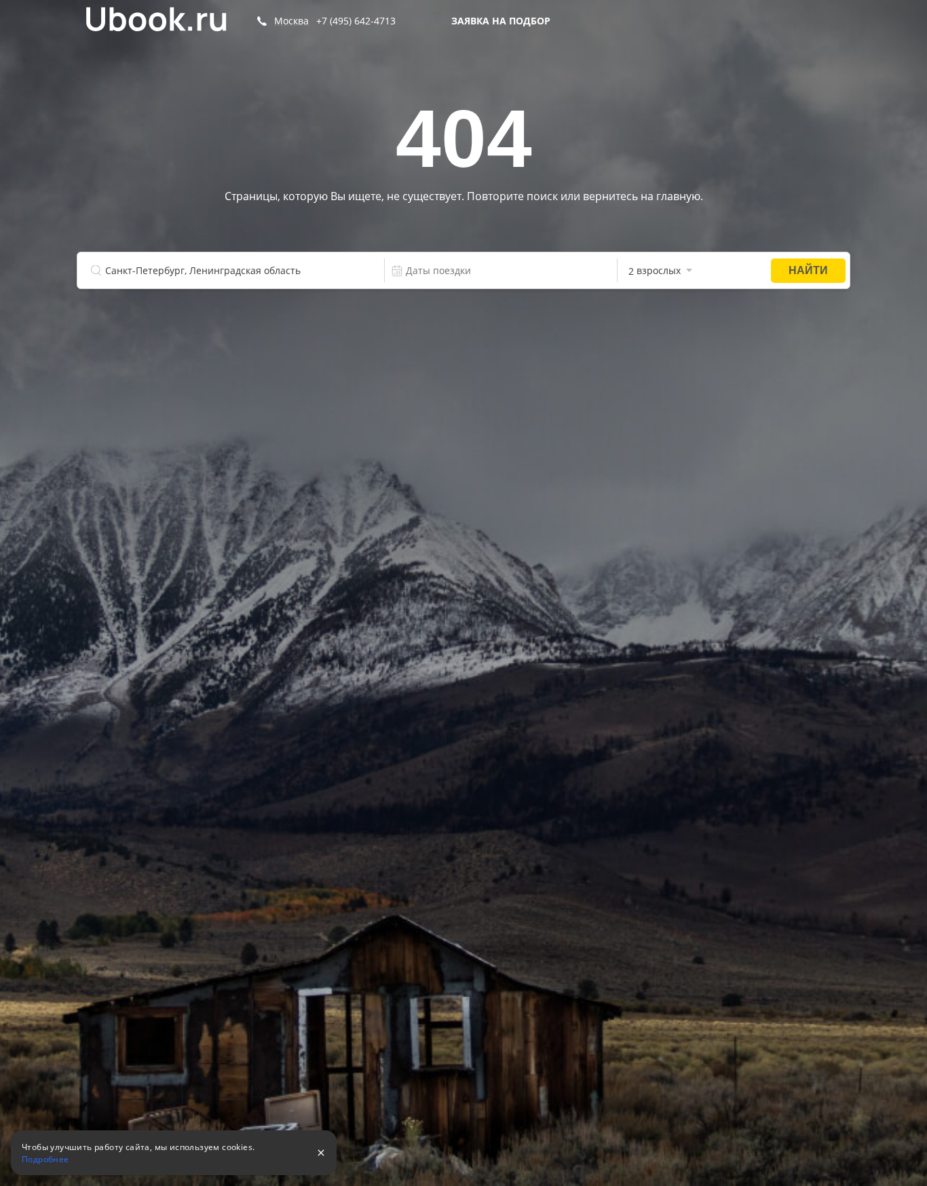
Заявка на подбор (500, 20)
